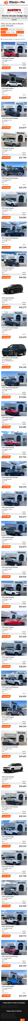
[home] (14, 2)
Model (8, 32)
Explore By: (4, 29)
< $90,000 (20, 32)
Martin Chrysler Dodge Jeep (9, 35)
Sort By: (20, 35)
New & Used (12, 29)
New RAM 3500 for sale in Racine (8, 1015)
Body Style (20, 29)
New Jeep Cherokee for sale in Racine (9, 1017)
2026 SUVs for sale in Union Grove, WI (9, 1005)
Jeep (3, 32)
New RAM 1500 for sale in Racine (8, 1013)
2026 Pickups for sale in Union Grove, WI (9, 1007)
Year (13, 32)
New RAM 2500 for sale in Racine (8, 1016)
